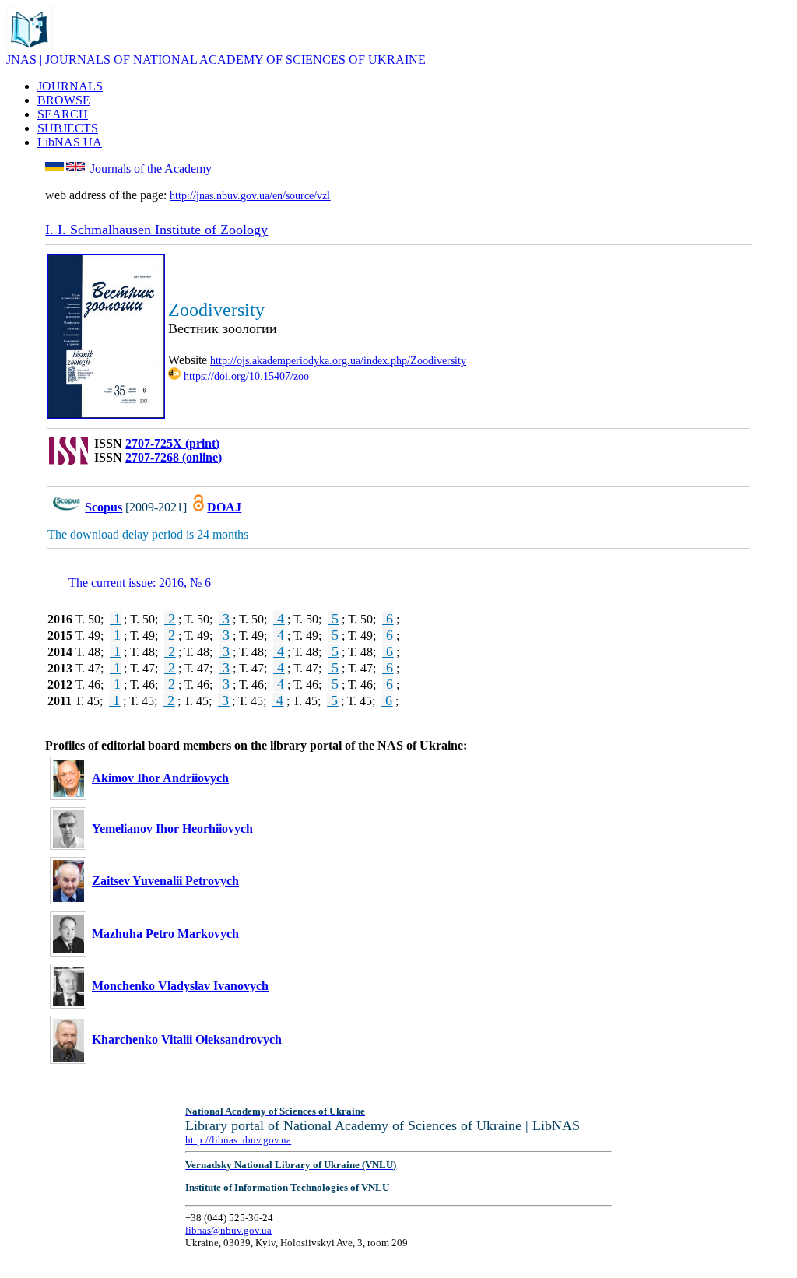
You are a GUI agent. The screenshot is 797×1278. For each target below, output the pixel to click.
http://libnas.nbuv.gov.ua (238, 1140)
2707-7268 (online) (173, 457)
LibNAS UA (69, 142)
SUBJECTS (67, 128)
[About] (29, 48)
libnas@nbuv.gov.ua (228, 1230)
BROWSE (63, 100)
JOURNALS (70, 86)
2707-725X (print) (172, 443)
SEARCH (62, 114)
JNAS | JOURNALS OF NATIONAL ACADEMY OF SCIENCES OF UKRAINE (216, 59)
